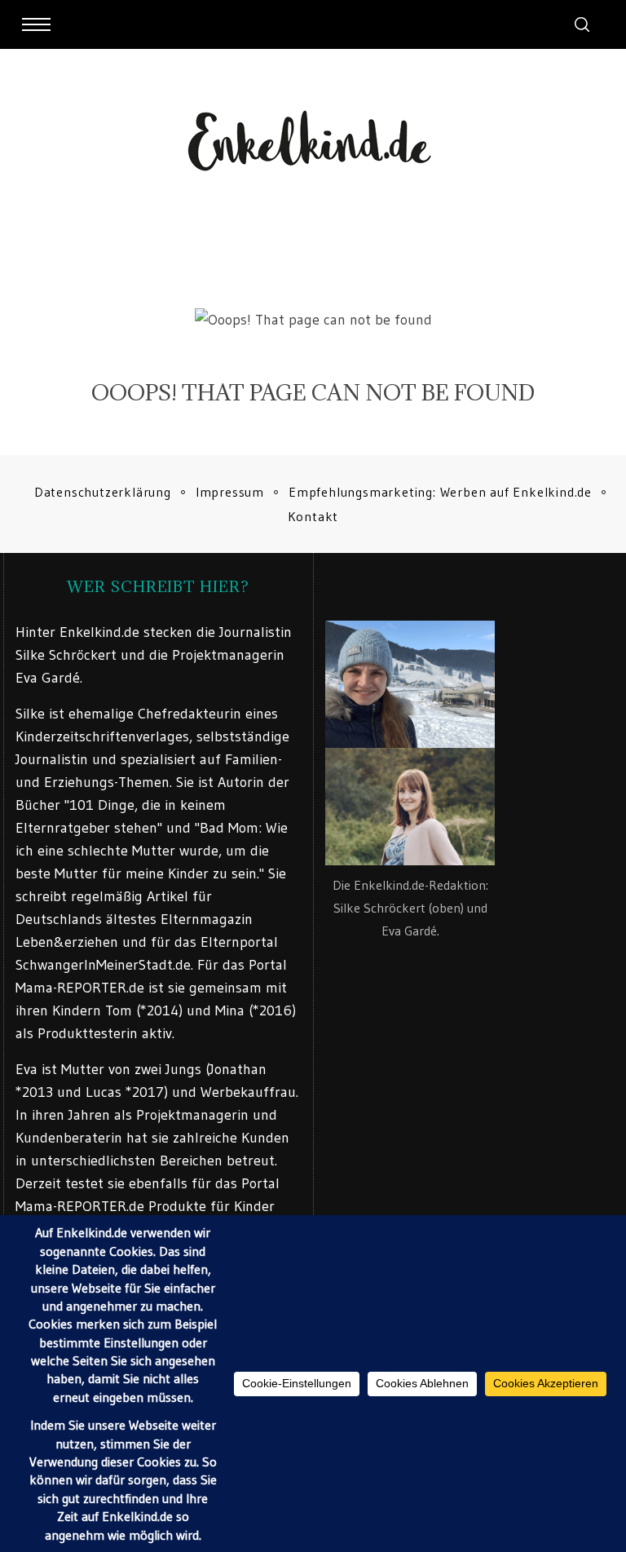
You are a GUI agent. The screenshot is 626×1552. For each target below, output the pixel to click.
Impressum (230, 492)
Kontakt (313, 516)
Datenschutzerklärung (102, 492)
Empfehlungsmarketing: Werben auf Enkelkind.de (440, 492)
